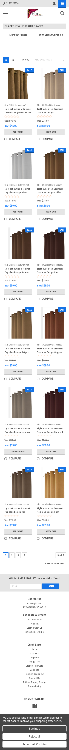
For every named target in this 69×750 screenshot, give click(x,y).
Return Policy (34, 686)
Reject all (35, 736)
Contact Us (34, 678)
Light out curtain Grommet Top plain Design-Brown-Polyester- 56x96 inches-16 (17, 272)
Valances (34, 670)
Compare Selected (54, 563)
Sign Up (38, 628)
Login (29, 628)
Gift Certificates (34, 619)
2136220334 (12, 3)
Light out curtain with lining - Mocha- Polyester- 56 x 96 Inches (17, 112)
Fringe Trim (34, 662)
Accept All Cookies (34, 744)
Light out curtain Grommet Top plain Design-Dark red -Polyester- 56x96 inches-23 (50, 432)
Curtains (34, 653)
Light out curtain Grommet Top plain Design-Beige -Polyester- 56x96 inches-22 (17, 352)
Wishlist (35, 624)
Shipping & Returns (34, 632)
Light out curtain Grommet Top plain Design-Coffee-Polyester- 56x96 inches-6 (50, 192)
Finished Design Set (34, 674)
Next (60, 555)
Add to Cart (18, 132)
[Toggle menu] (5, 13)
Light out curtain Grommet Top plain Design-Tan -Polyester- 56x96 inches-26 (17, 512)
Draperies (34, 657)
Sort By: (26, 59)
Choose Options (18, 451)
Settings (34, 729)
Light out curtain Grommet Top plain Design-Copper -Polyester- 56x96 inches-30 (50, 352)
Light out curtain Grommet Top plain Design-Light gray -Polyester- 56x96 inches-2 (17, 432)
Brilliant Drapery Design (34, 682)
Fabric (35, 649)
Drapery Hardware (34, 666)
